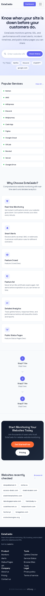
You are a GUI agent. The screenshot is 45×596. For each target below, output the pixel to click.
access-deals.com (10, 490)
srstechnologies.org (11, 517)
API (2, 565)
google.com (22, 68)
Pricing (22, 452)
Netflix (15, 63)
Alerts (3, 558)
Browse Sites (29, 562)
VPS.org (30, 589)
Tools (26, 565)
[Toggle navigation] (40, 4)
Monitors (5, 554)
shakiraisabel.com (30, 490)
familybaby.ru (31, 501)
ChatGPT (37, 63)
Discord (26, 63)
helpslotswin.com (28, 507)
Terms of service (31, 575)
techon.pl (7, 512)
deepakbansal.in (9, 485)
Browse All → (38, 476)
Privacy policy (29, 571)
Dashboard (29, 4)
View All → (40, 84)
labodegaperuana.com (12, 501)
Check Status (34, 54)
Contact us (6, 579)
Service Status (30, 558)
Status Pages (7, 562)
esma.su (24, 485)
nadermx (10, 544)
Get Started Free (22, 444)
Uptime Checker (31, 554)
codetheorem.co (10, 507)
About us (5, 571)
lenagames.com (22, 512)
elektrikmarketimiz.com (12, 496)
